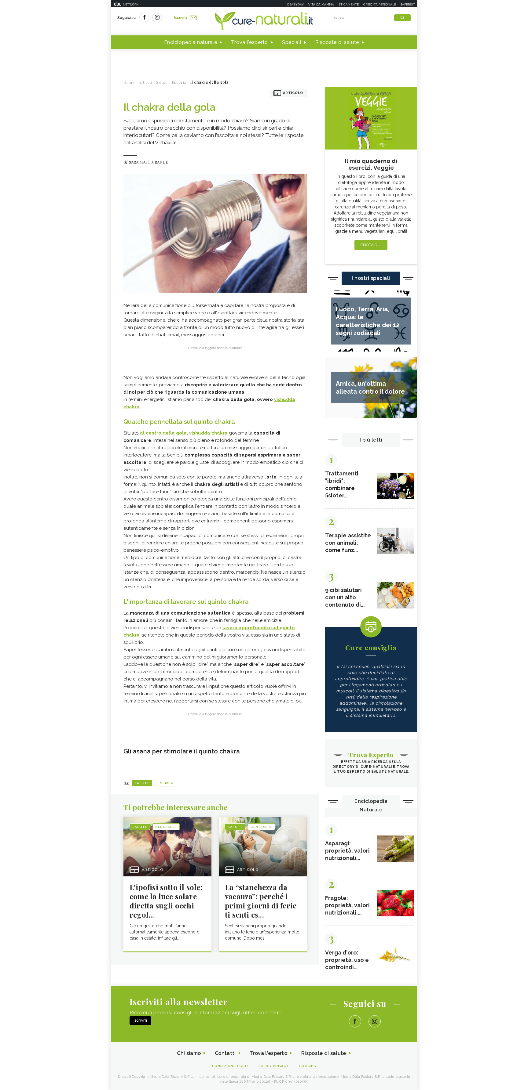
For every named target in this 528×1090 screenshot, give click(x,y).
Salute (141, 783)
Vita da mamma (321, 4)
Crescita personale (379, 4)
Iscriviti (180, 18)
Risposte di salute (337, 42)
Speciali (291, 42)
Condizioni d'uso (230, 1066)
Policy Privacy (273, 1066)
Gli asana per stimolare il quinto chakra (181, 751)
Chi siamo (189, 1053)
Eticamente (349, 4)
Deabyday (295, 4)
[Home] (264, 21)
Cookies (307, 1066)
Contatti (225, 1053)
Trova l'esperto (249, 42)
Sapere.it (408, 4)
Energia (165, 783)
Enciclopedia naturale (190, 42)
